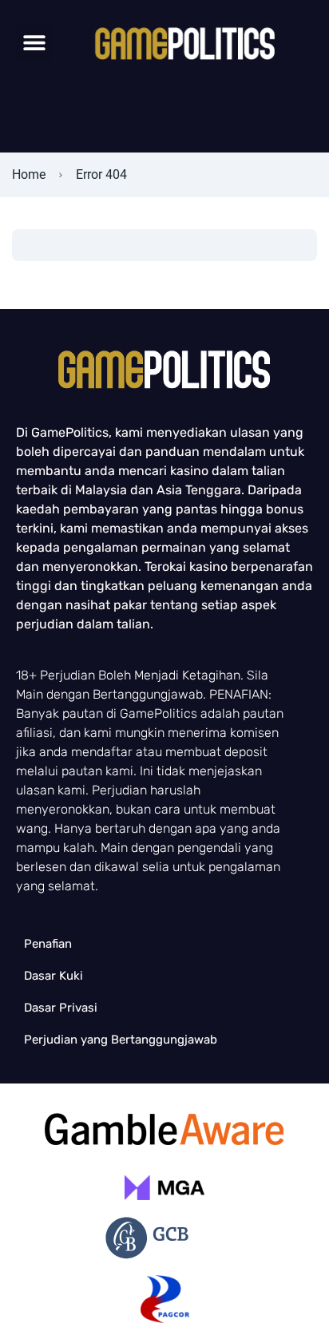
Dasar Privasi (60, 1007)
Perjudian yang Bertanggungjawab (120, 1039)
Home (29, 174)
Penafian (48, 944)
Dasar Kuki (53, 976)
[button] (34, 43)
